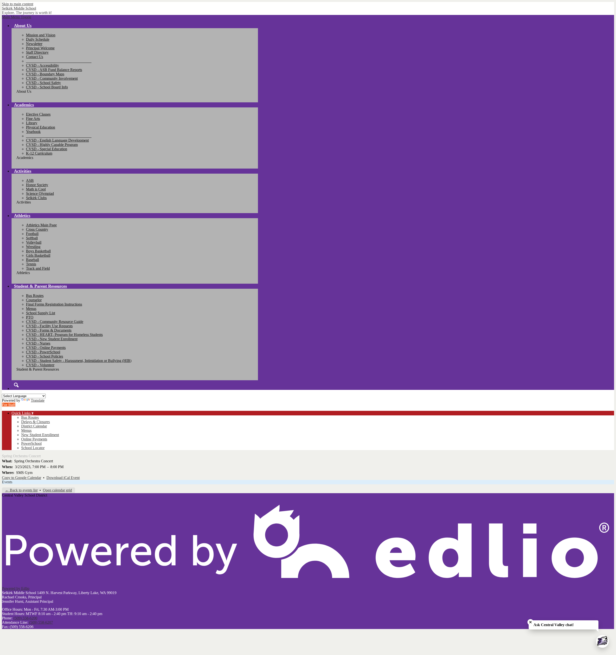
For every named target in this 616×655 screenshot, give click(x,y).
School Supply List (40, 313)
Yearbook (33, 132)
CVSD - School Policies (44, 356)
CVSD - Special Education (46, 149)
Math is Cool (36, 189)
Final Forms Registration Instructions (54, 304)
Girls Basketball (38, 255)
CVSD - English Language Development (57, 140)
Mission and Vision (40, 35)
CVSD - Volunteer (40, 365)
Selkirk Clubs (36, 198)
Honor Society (37, 185)
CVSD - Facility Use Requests (49, 326)
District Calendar (34, 426)
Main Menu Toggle (16, 17)
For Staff (8, 405)
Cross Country (37, 229)
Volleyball (33, 242)
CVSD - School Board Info (47, 87)
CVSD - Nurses (38, 343)
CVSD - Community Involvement (52, 78)
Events (7, 482)
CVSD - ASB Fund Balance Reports (54, 70)
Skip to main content (17, 4)
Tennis (31, 264)
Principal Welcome (40, 48)
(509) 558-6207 (41, 622)
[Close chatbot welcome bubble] (530, 622)
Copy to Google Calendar (21, 478)
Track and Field (38, 268)
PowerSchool (31, 443)
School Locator (33, 448)
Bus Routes (35, 296)
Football (32, 234)
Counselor (34, 300)
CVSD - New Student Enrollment (51, 339)
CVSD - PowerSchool (43, 352)
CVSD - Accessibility (42, 65)
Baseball (32, 260)
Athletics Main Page (41, 225)
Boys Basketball (38, 251)
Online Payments (34, 439)
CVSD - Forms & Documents (48, 330)
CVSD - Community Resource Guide (54, 322)
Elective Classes (38, 114)
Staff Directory (37, 52)
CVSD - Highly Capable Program (52, 145)
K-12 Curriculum (39, 153)
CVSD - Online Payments (46, 348)
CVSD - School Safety (43, 83)
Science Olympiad (40, 193)
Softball (32, 238)
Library (31, 123)
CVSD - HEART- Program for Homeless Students (64, 335)
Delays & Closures (35, 422)
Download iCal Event (63, 478)
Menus (31, 309)
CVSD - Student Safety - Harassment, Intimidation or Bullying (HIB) (78, 361)
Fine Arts (33, 119)
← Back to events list (21, 490)
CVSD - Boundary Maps (45, 74)
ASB (30, 180)
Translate (38, 400)
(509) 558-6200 (25, 618)
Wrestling (33, 247)
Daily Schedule (37, 39)
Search (16, 385)
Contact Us (34, 57)
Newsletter (34, 44)
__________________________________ (58, 61)
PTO (29, 317)
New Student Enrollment (40, 435)
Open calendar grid (57, 490)
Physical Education (40, 127)
